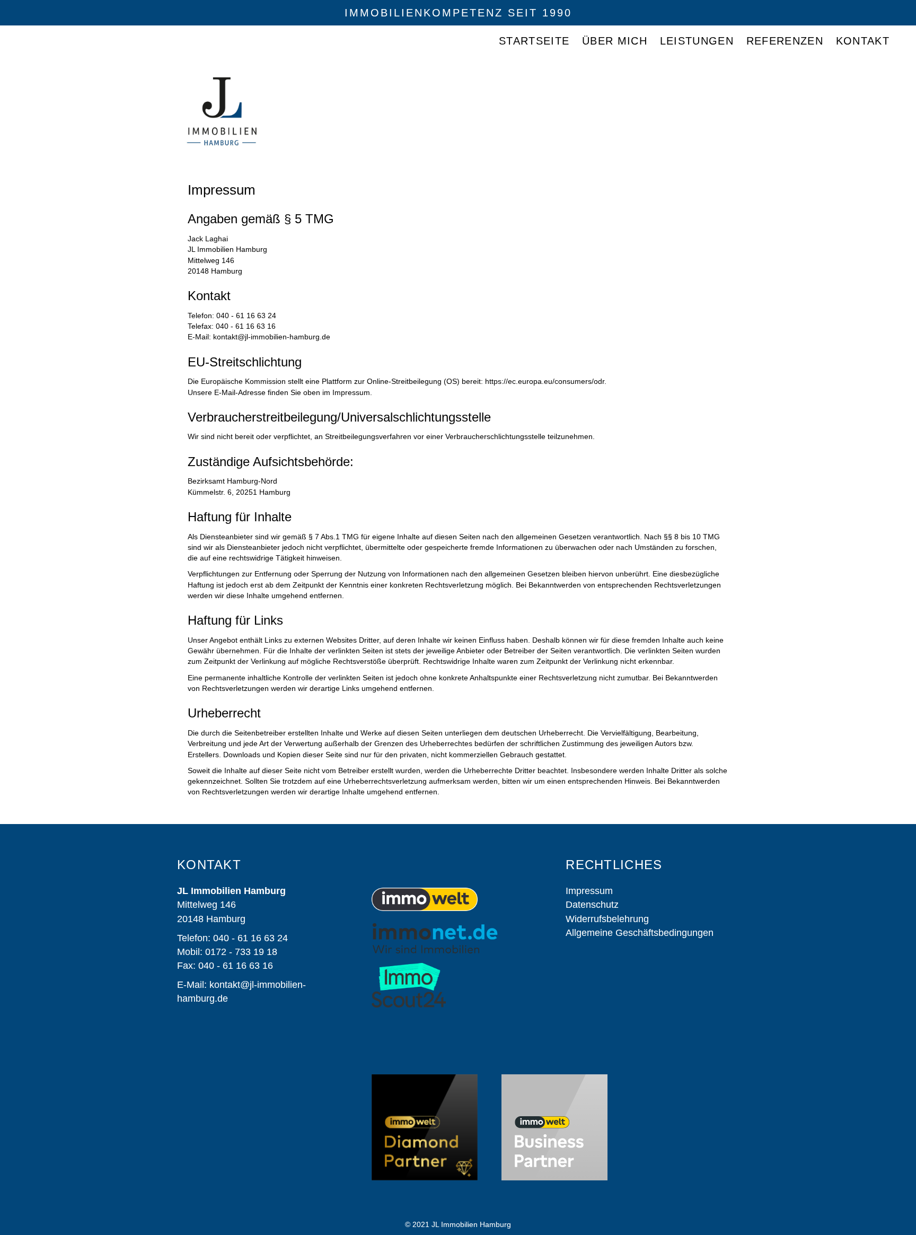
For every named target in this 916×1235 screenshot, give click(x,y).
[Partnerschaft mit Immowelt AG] (554, 1127)
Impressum (589, 891)
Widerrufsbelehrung (607, 919)
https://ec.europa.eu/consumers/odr (544, 381)
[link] (534, 41)
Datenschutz (592, 904)
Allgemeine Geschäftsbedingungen (641, 932)
